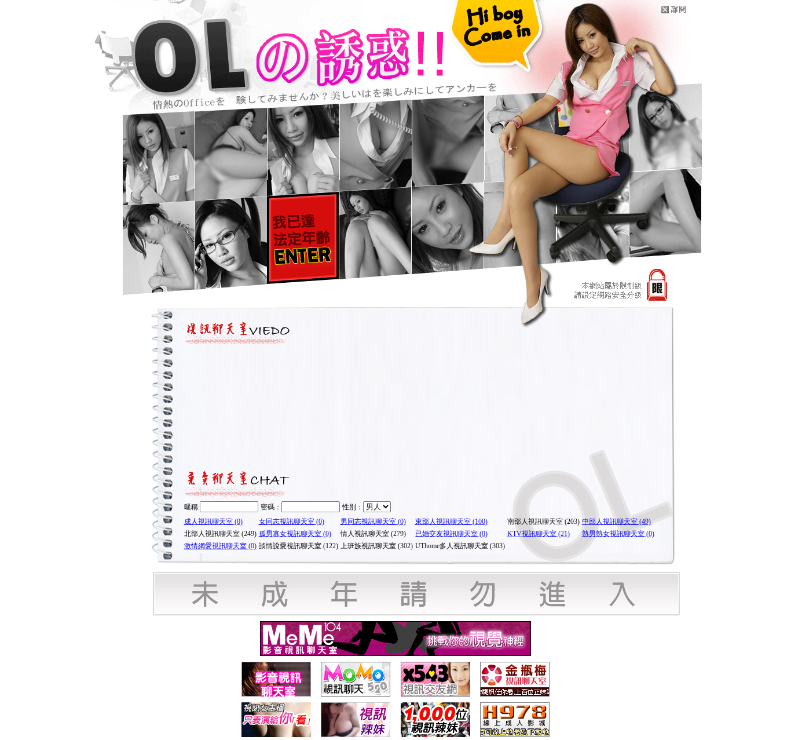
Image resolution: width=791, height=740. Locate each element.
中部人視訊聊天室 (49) (616, 521)
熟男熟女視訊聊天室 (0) (618, 534)
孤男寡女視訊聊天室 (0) (295, 534)
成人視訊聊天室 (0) (213, 521)
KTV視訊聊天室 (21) (538, 534)
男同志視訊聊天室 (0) (373, 521)
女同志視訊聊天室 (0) (291, 521)
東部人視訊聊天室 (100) (451, 521)
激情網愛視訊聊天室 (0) (220, 546)
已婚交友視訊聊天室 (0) (451, 534)
